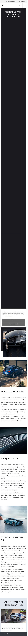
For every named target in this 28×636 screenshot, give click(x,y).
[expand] (24, 5)
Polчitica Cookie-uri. (9, 315)
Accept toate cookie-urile (13, 323)
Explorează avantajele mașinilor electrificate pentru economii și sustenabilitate (12, 628)
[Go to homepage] (3, 5)
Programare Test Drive (10, 1)
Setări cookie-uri (14, 320)
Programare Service (22, 1)
